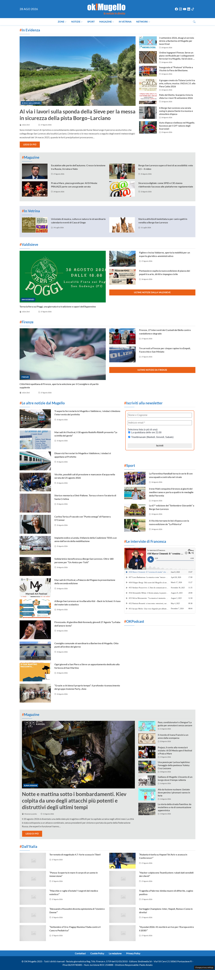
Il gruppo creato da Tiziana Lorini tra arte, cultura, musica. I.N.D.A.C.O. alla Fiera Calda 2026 (177, 83)
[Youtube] (184, 9)
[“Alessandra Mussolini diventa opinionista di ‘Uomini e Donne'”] (33, 915)
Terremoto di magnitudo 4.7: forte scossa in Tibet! (75, 854)
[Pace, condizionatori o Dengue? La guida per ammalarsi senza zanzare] (146, 726)
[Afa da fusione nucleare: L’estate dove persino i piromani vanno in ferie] (146, 794)
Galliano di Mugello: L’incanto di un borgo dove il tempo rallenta (175, 778)
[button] (194, 21)
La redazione (115, 953)
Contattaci (80, 953)
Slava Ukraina (30, 785)
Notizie (75, 21)
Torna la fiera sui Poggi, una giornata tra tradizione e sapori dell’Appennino (58, 306)
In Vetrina (125, 21)
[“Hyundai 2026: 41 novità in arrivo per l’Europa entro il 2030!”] (122, 933)
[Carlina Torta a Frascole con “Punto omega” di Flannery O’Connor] (35, 524)
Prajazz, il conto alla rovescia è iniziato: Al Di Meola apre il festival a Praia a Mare (175, 750)
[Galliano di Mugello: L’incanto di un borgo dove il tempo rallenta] (146, 780)
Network (142, 21)
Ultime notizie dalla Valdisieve (152, 292)
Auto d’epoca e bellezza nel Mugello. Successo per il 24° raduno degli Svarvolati (177, 125)
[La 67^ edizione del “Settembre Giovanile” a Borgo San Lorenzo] (135, 510)
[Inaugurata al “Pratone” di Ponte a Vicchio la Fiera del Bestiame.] (148, 71)
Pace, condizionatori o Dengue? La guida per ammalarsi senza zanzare (175, 724)
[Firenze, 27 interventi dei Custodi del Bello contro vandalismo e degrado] (122, 336)
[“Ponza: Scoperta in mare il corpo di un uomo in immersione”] (33, 879)
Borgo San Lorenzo (31, 103)
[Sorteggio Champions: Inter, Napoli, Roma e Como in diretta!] (122, 915)
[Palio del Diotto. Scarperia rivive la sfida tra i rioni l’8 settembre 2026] (148, 98)
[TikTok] (192, 9)
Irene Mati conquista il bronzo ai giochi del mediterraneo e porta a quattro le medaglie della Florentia (171, 492)
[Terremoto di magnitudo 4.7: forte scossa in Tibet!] (33, 861)
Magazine (105, 21)
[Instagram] (180, 9)
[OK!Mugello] (106, 8)
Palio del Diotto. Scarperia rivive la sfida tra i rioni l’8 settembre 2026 (176, 96)
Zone (61, 21)
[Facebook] (176, 9)
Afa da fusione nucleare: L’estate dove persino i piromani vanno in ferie (174, 792)
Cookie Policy (97, 953)
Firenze (25, 377)
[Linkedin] (188, 9)
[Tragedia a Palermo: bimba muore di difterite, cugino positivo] (122, 897)
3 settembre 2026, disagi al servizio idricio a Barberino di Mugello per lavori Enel (176, 40)
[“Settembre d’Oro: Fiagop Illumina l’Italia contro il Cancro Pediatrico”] (33, 933)
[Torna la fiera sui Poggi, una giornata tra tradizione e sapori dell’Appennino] (63, 276)
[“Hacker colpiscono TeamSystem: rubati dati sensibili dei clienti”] (122, 879)
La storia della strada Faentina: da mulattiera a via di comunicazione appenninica (174, 807)
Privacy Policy (133, 953)
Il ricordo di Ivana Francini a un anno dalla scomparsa (173, 736)
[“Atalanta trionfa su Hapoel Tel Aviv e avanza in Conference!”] (122, 861)
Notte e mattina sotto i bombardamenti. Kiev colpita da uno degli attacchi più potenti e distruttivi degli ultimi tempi (74, 800)
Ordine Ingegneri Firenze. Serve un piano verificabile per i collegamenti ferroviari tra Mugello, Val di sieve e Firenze (176, 55)
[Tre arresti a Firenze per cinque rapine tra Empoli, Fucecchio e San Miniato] (122, 354)
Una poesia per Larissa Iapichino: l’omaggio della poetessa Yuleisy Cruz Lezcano (174, 765)
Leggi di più (29, 144)
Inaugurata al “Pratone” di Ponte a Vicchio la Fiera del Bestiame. (176, 69)
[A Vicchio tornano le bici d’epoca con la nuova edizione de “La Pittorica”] (135, 525)
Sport (91, 21)
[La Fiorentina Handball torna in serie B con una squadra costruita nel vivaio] (135, 478)
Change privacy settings (204, 967)
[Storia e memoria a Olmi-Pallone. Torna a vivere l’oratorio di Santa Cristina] (35, 503)
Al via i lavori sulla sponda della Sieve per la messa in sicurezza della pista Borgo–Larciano (77, 114)
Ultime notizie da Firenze (152, 370)
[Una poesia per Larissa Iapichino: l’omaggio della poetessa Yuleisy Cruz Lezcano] (146, 767)
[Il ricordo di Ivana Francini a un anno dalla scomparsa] (146, 738)
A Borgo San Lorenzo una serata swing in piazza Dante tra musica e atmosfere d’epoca (176, 111)
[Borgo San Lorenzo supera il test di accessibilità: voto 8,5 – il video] (122, 171)
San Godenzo (28, 299)
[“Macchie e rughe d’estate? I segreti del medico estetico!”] (33, 897)
